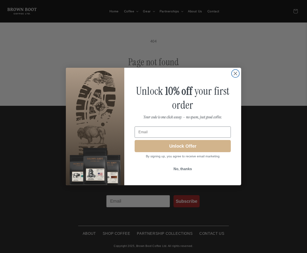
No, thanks (183, 169)
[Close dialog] (235, 73)
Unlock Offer (182, 146)
